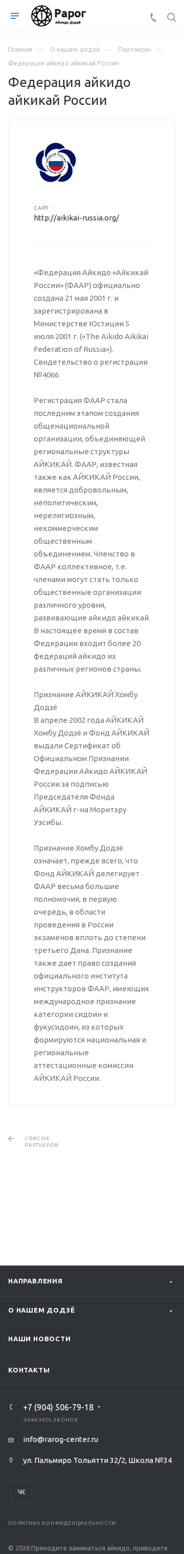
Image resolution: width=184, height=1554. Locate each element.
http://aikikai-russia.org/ (76, 217)
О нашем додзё (41, 1310)
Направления (35, 1280)
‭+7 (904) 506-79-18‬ (58, 1407)
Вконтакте (21, 1492)
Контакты (29, 1369)
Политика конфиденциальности (62, 1523)
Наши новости (39, 1338)
